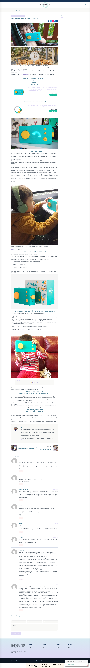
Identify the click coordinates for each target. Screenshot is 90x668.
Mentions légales (39, 660)
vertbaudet (35, 84)
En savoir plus (24, 439)
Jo (21, 427)
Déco (30, 647)
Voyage (32, 4)
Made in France (23, 329)
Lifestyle (20, 4)
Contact (12, 660)
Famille (14, 4)
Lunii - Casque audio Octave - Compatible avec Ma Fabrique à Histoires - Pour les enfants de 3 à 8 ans (42, 106)
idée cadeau (22, 70)
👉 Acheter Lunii (34, 382)
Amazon (34, 83)
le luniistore (48, 256)
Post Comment (16, 633)
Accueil (4, 4)
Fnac (34, 81)
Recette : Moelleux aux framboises (26, 448)
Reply (21, 470)
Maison (9, 4)
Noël (46, 67)
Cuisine (27, 4)
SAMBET (21, 537)
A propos (3, 1)
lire (36, 320)
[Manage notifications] (87, 665)
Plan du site (18, 660)
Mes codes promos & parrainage (28, 660)
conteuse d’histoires (25, 74)
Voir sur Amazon (53, 95)
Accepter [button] (71, 664)
